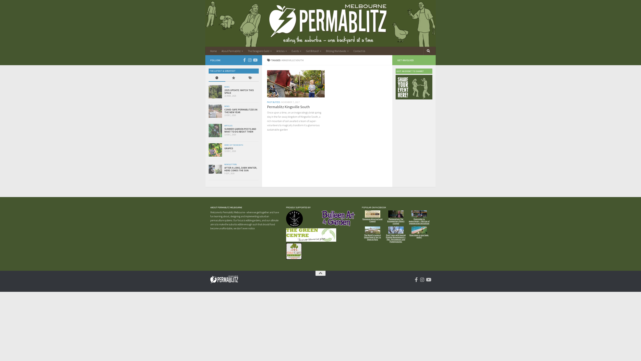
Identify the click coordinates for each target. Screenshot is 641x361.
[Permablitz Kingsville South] (296, 83)
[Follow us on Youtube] (255, 60)
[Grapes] (215, 150)
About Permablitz (231, 51)
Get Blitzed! (312, 51)
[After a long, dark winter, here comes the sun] (215, 169)
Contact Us (359, 51)
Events (295, 51)
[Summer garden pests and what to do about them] (215, 130)
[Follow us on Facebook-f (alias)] (244, 60)
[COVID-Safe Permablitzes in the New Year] (215, 111)
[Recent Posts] (217, 78)
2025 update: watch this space (239, 92)
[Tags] (250, 78)
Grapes (228, 148)
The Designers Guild (258, 51)
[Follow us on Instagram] (250, 60)
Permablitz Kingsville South (288, 106)
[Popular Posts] (233, 78)
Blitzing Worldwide (336, 51)
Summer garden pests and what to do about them (240, 130)
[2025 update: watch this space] (215, 91)
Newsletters (230, 164)
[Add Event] (414, 98)
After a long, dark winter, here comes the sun (240, 169)
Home (213, 51)
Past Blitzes (273, 102)
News (226, 87)
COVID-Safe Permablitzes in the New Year (240, 111)
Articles (280, 51)
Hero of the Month (233, 145)
